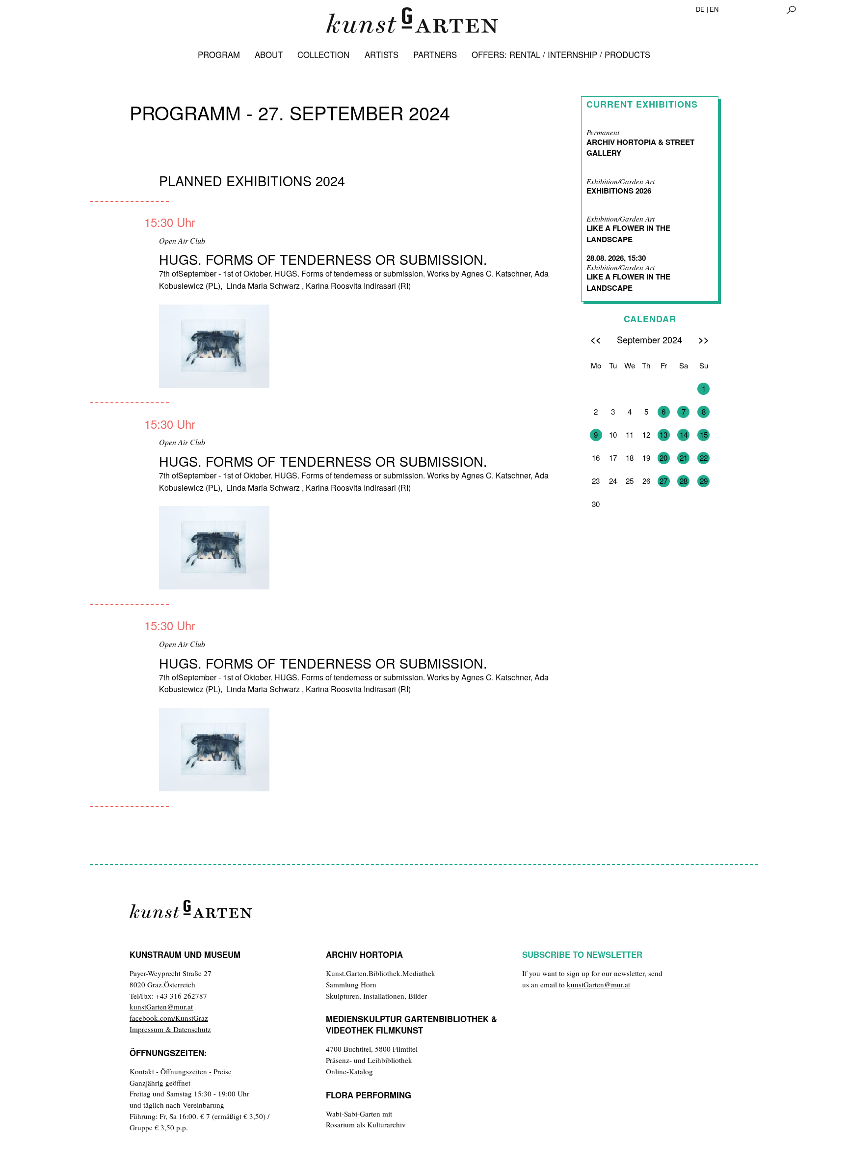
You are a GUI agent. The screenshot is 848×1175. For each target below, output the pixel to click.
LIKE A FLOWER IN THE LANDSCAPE (628, 234)
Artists (381, 54)
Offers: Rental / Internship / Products (561, 54)
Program (219, 54)
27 (663, 481)
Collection (323, 54)
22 (704, 457)
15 (704, 434)
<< (595, 339)
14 (684, 434)
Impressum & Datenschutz (170, 1029)
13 (663, 434)
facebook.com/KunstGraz (169, 1018)
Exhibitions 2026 (618, 190)
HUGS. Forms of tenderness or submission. (323, 259)
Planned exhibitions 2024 (252, 180)
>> (703, 339)
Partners (435, 54)
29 (704, 481)
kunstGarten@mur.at (161, 1006)
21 (684, 457)
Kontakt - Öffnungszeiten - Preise (181, 1071)
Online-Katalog (349, 1071)
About (269, 54)
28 (684, 481)
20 (663, 457)
